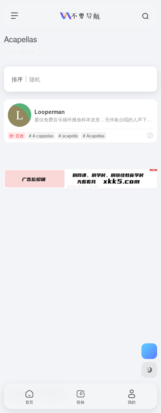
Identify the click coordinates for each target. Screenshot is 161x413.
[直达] (150, 135)
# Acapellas (94, 135)
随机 (34, 79)
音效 (19, 135)
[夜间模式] (149, 370)
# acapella (68, 135)
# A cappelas (41, 135)
